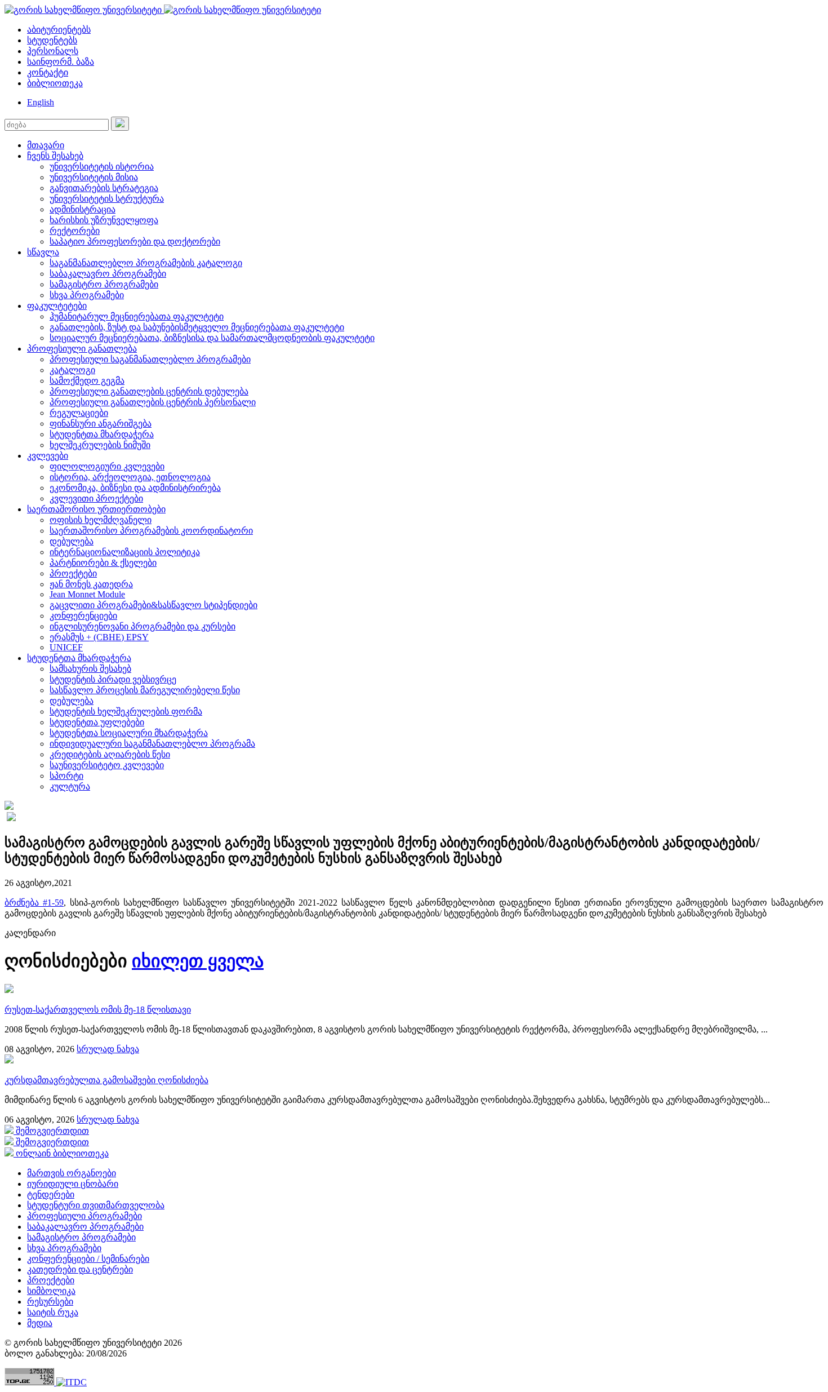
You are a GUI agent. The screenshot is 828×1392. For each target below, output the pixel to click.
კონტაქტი (47, 72)
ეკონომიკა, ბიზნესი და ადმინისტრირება (135, 488)
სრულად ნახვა (108, 1049)
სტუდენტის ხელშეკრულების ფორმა (126, 711)
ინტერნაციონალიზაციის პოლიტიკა (125, 552)
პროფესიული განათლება (82, 348)
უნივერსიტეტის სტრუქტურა (107, 198)
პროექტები (73, 573)
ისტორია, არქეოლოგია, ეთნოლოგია (130, 477)
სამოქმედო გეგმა (87, 380)
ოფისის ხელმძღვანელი (101, 520)
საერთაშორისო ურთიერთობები (96, 509)
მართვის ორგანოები (71, 1173)
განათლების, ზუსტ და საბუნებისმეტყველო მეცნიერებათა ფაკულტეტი (197, 327)
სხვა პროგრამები (87, 295)
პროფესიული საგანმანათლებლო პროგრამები (150, 359)
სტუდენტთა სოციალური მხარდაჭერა (129, 733)
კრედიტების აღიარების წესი (110, 754)
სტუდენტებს (52, 40)
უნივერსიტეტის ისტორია (102, 166)
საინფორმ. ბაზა (60, 62)
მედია (39, 1323)
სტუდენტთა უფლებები (97, 722)
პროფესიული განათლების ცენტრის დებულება (149, 391)
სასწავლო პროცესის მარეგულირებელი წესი (145, 690)
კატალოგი (72, 370)
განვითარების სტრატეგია (104, 188)
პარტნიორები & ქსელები (103, 563)
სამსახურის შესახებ (90, 668)
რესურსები (50, 1301)
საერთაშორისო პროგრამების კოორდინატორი (151, 530)
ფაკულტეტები (57, 306)
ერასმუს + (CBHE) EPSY (99, 637)
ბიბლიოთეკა (55, 83)
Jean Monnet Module (87, 594)
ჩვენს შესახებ (55, 156)
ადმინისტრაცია (82, 209)
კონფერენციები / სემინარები (88, 1259)
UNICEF (66, 647)
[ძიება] (120, 124)
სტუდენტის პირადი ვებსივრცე (113, 679)
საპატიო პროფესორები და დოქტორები (135, 241)
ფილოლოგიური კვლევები (107, 466)
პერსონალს (52, 51)
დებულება (72, 541)
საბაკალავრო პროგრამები (108, 273)
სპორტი (66, 776)
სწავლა (43, 252)
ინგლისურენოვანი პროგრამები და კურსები (142, 626)
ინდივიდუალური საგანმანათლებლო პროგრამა (152, 743)
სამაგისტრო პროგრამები (104, 284)
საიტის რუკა (52, 1312)
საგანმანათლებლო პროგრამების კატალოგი (146, 263)
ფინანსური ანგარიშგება (101, 423)
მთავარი (45, 145)
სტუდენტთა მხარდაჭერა (102, 434)
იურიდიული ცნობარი (72, 1184)
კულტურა (70, 786)
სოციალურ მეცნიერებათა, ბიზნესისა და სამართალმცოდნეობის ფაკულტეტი (212, 338)
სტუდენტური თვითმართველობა (95, 1205)
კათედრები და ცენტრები (80, 1269)
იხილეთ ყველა (198, 961)
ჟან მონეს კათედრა (91, 584)
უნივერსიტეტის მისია (94, 177)
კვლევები (47, 455)
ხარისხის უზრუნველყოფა (104, 220)
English (40, 102)
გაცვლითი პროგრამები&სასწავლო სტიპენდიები (153, 605)
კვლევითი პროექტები (96, 498)
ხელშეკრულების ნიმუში (100, 445)
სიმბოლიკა (51, 1291)
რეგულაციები (79, 413)
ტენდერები (50, 1194)
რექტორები (75, 231)
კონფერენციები (83, 615)
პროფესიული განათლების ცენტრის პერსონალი (153, 402)
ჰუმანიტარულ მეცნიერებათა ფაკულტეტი (137, 316)
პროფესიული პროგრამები (84, 1216)
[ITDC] (71, 1382)
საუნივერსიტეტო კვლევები (107, 765)
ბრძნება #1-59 (34, 902)
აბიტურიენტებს (59, 29)
